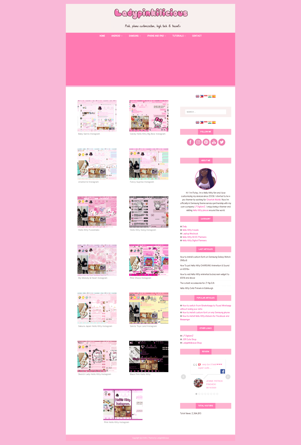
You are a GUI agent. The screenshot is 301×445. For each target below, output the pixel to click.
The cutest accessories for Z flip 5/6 (197, 283)
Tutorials (178, 36)
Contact (197, 36)
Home (102, 36)
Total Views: (186, 413)
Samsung (134, 36)
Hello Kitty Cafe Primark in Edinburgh (196, 288)
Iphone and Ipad (155, 36)
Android (115, 36)
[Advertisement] (150, 63)
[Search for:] (206, 112)
